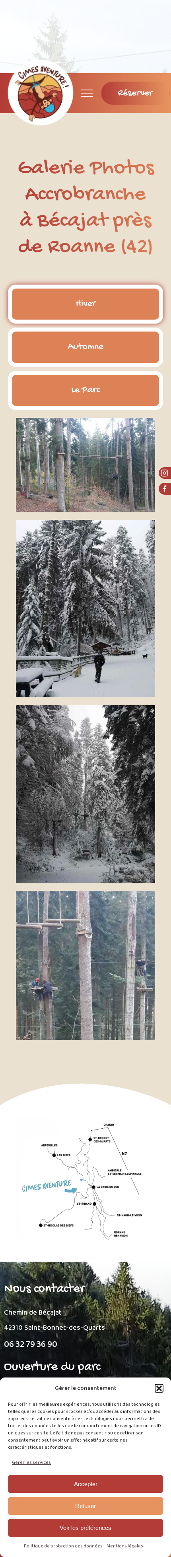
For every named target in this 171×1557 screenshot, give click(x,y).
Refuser (85, 1505)
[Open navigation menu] (87, 93)
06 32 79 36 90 (30, 1345)
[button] (159, 1388)
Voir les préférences (85, 1527)
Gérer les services (31, 1462)
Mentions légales (125, 1546)
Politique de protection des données (63, 1546)
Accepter (85, 1484)
